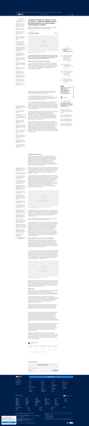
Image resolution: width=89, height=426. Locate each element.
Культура (42, 384)
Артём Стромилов (34, 342)
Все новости (21, 19)
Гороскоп (41, 12)
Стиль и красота (65, 382)
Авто (30, 381)
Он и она (53, 381)
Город (30, 385)
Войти (31, 370)
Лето (42, 385)
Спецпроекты (64, 388)
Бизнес (30, 382)
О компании (18, 382)
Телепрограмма (32, 12)
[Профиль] (73, 14)
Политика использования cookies (49, 416)
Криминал (43, 382)
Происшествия (54, 385)
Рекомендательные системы (49, 417)
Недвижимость (18, 12)
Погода (28, 12)
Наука (42, 388)
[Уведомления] (70, 14)
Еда (29, 388)
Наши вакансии (18, 384)
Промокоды (59, 12)
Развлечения (54, 388)
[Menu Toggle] (16, 14)
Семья (53, 391)
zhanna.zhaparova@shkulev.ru (20, 419)
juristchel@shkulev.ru (37, 415)
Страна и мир (64, 384)
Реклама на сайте (19, 381)
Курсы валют (45, 12)
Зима (42, 381)
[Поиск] (68, 14)
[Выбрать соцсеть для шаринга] (57, 33)
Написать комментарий (34, 33)
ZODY (52, 12)
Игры (55, 12)
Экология (63, 385)
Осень (53, 382)
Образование (43, 391)
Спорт (63, 381)
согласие (5, 420)
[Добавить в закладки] (55, 33)
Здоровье (30, 391)
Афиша (37, 12)
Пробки (50, 12)
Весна (30, 384)
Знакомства (24, 12)
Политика (53, 384)
